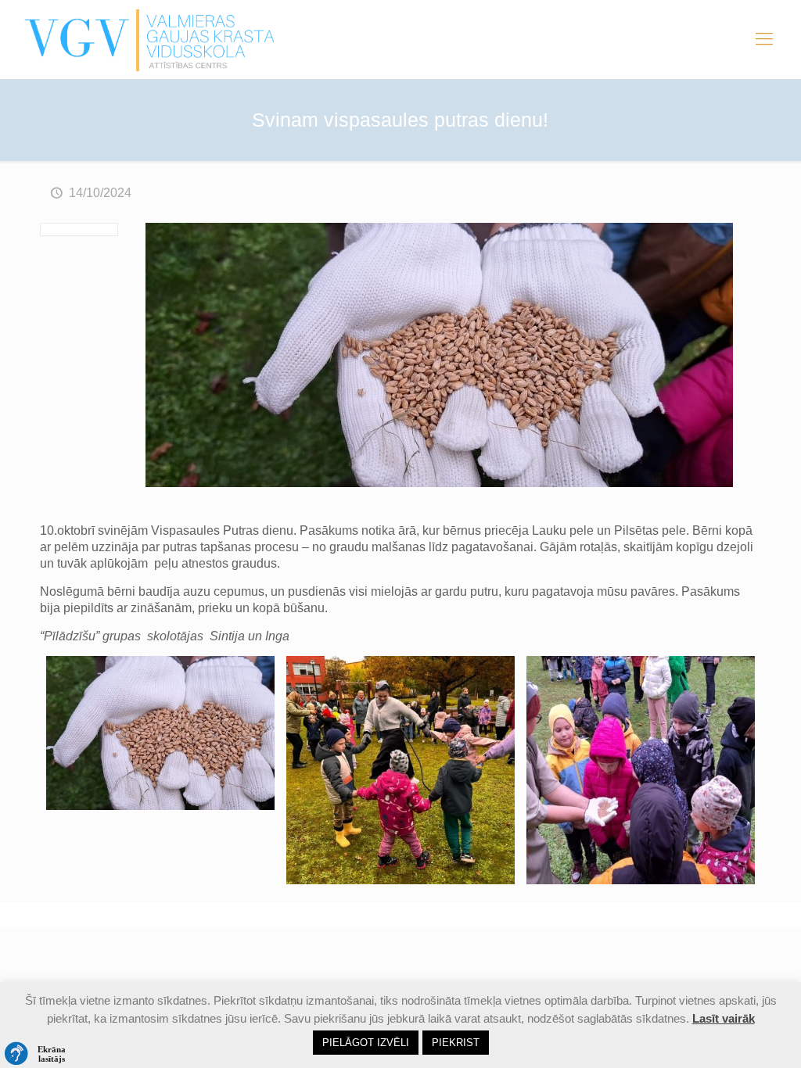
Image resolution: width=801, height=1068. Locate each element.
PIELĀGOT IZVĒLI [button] (365, 1042)
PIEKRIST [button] (456, 1042)
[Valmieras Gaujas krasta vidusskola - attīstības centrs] (149, 39)
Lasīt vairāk (723, 1018)
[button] (39, 1054)
